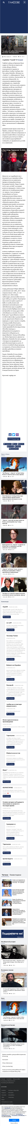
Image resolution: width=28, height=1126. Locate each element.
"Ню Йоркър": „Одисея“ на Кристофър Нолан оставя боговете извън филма (13, 473)
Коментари (11, 1097)
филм (15, 444)
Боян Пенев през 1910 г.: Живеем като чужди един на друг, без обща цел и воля (13, 962)
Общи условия (16, 1079)
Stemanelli (5, 1059)
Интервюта (11, 1095)
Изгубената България (8, 941)
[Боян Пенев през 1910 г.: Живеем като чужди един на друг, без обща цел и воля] (14, 952)
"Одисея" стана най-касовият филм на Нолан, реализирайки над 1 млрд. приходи (13, 521)
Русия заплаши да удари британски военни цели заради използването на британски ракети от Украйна (18, 892)
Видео (3, 1099)
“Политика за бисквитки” (18, 1115)
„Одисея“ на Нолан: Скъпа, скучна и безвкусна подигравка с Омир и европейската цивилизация (12, 570)
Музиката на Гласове (8, 1025)
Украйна (18, 446)
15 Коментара (14, 439)
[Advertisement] (14, 19)
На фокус (4, 1090)
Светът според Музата (7, 1104)
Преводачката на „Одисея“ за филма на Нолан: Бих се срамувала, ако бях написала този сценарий (13, 546)
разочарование (14, 449)
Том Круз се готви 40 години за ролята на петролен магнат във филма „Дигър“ (13, 594)
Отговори (7, 617)
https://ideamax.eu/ (7, 1063)
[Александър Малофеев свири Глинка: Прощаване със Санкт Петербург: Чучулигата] (14, 1035)
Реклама (3, 1079)
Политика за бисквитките (7, 1083)
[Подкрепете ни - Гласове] (12, 934)
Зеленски (11, 446)
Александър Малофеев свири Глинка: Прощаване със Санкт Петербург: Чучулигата (13, 1045)
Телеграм (20, 60)
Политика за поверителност (8, 1081)
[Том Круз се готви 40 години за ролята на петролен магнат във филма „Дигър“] (14, 585)
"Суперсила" (8, 444)
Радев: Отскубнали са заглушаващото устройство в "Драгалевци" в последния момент (18, 901)
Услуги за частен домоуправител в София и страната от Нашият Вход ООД (13, 1070)
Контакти (9, 1079)
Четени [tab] (5, 875)
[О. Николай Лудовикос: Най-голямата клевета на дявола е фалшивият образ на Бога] (14, 980)
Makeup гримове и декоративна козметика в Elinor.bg (14, 1055)
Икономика (10, 1092)
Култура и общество (13, 1090)
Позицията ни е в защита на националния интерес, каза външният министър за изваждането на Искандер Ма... (19, 921)
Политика (4, 1095)
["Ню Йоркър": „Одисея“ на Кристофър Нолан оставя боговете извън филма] (14, 464)
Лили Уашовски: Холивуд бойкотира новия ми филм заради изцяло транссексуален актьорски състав (12, 497)
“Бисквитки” (7, 1108)
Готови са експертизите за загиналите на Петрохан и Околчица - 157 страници (18, 881)
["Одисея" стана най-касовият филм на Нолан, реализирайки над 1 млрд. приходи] (14, 511)
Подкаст (4, 1092)
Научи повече (14, 1123)
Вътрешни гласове (7, 970)
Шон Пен (21, 444)
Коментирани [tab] (15, 875)
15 (23, 56)
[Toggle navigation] (24, 2)
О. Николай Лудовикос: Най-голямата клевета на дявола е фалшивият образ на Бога (14, 990)
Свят (3, 1097)
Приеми (14, 1120)
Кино (2, 998)
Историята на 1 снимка (7, 1102)
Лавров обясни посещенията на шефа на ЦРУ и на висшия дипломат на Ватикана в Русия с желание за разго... (18, 912)
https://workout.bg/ (7, 1066)
